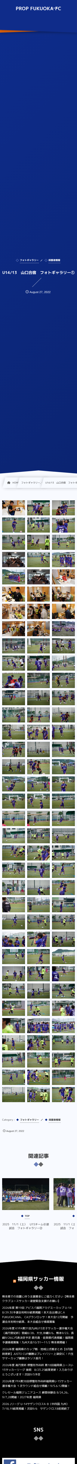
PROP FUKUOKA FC (38, 8)
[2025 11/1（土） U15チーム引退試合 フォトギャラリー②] (25, 1194)
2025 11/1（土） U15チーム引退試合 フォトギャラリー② (25, 1226)
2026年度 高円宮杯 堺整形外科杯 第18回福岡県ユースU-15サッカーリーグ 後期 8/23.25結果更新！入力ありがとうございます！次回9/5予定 (38, 1370)
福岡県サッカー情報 (41, 1278)
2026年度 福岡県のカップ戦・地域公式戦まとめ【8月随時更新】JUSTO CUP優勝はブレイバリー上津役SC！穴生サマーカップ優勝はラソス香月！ (38, 1354)
